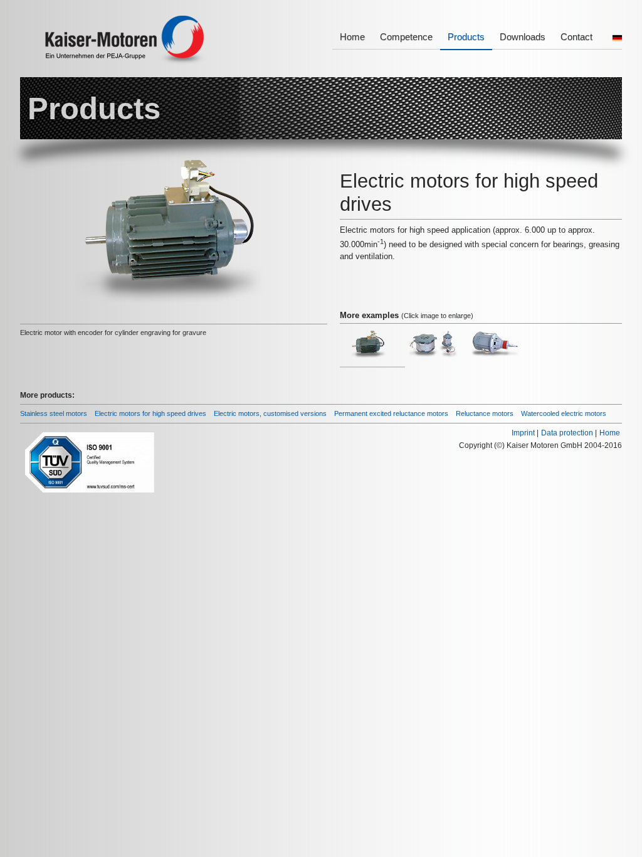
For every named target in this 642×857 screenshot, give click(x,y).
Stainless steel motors (53, 413)
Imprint (523, 432)
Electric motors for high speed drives (150, 413)
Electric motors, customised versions (270, 413)
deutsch (617, 38)
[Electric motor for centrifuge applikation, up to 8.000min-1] (495, 348)
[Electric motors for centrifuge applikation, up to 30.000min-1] (432, 348)
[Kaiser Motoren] (125, 42)
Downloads (522, 36)
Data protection (567, 432)
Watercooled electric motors (563, 413)
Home (352, 36)
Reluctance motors (484, 413)
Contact (576, 36)
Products (466, 36)
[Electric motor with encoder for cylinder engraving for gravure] (368, 348)
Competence (406, 36)
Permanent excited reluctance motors (391, 413)
